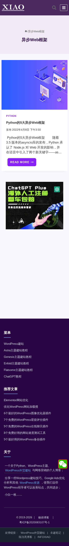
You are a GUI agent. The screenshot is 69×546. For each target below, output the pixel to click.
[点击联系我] (62, 464)
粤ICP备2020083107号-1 (34, 522)
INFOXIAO (44, 536)
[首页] (26, 31)
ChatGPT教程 (12, 376)
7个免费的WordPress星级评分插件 (26, 419)
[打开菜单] (63, 7)
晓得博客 (43, 517)
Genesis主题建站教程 (18, 356)
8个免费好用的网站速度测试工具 (25, 432)
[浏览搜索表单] (54, 8)
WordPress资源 (29, 482)
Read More (23, 163)
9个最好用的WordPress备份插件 (24, 439)
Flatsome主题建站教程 (18, 370)
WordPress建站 (14, 343)
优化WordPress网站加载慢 (21, 406)
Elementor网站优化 (16, 400)
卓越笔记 (55, 532)
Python (11, 116)
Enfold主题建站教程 (16, 363)
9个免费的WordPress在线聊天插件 (26, 426)
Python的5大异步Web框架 (25, 122)
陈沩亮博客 (25, 536)
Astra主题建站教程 (16, 350)
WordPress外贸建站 (18, 470)
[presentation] (34, 85)
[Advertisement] (34, 268)
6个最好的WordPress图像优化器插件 (27, 413)
